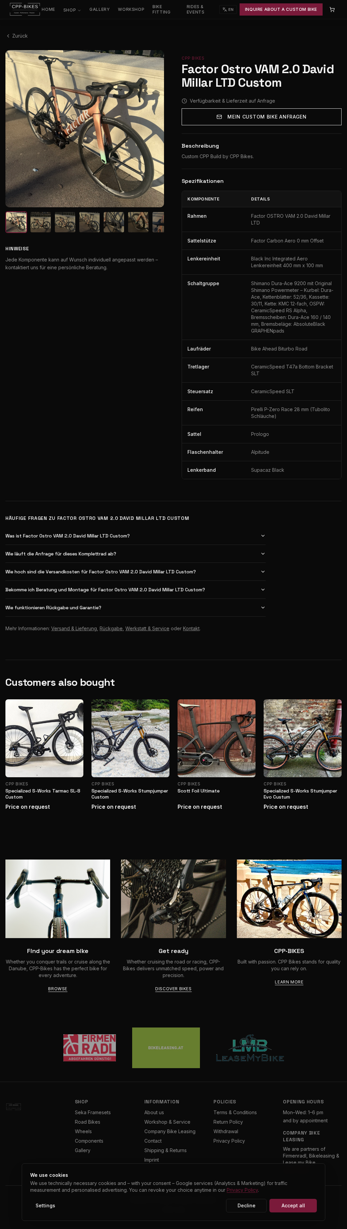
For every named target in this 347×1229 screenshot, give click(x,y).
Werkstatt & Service (147, 628)
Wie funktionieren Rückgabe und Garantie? (53, 608)
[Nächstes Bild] (154, 128)
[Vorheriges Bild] (15, 128)
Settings (45, 1205)
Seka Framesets (93, 1112)
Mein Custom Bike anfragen (267, 117)
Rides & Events (196, 9)
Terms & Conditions (235, 1112)
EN (231, 9)
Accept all (293, 1205)
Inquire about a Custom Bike (281, 9)
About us (154, 1112)
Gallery (99, 9)
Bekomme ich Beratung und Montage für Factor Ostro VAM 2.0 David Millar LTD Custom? (105, 590)
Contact (153, 1141)
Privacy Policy (229, 1141)
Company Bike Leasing (170, 1131)
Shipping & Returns (165, 1150)
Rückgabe (111, 628)
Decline (247, 1205)
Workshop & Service (167, 1122)
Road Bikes (87, 1122)
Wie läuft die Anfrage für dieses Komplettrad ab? (60, 554)
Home (48, 9)
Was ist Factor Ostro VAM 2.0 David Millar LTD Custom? (67, 536)
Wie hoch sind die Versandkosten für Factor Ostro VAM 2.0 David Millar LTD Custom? (100, 572)
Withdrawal (225, 1131)
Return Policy (228, 1122)
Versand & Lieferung (74, 628)
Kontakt (191, 628)
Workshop (131, 9)
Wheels (83, 1131)
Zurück (20, 36)
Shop (69, 10)
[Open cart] (332, 9)
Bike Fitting (161, 9)
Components (89, 1141)
